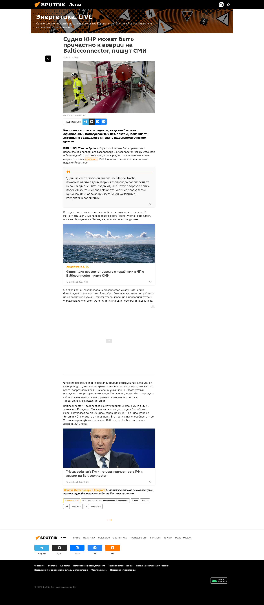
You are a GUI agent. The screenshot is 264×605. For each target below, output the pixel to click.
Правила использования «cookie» (152, 565)
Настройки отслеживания (123, 569)
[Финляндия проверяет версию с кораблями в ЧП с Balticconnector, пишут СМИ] (109, 243)
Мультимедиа (183, 537)
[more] (150, 204)
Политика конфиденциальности (89, 565)
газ (86, 506)
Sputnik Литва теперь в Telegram (84, 490)
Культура (155, 537)
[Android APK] (219, 580)
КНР (66, 506)
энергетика (76, 506)
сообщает (91, 159)
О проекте (39, 565)
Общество (104, 537)
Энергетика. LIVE (77, 267)
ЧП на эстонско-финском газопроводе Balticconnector (105, 500)
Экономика (120, 537)
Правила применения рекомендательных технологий (61, 569)
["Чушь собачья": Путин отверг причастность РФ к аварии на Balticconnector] (109, 448)
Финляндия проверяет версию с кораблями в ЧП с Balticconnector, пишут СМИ (105, 273)
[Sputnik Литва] (51, 8)
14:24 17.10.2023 (71, 57)
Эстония (144, 500)
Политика (89, 537)
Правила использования (120, 565)
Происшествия (138, 537)
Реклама (52, 565)
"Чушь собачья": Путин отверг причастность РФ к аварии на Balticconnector (104, 473)
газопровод (96, 506)
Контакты (65, 565)
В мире (135, 500)
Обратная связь (99, 569)
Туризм (168, 537)
